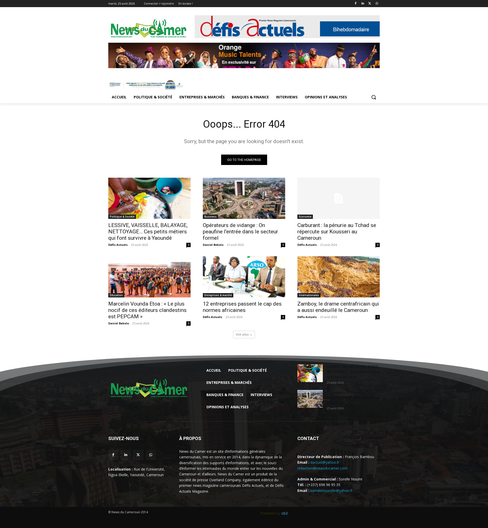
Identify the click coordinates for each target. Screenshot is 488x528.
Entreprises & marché (218, 295)
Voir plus (242, 334)
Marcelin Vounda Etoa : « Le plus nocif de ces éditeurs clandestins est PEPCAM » (147, 310)
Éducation (116, 295)
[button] (374, 97)
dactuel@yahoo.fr (324, 462)
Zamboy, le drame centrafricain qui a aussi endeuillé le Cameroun (338, 307)
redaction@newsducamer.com (322, 468)
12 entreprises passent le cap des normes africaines (242, 307)
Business (210, 216)
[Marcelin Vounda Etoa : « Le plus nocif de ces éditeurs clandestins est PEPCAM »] (149, 276)
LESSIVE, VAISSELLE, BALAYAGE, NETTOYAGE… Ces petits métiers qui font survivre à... (353, 372)
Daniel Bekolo (213, 245)
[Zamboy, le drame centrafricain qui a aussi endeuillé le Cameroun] (338, 276)
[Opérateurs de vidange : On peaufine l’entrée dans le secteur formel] (244, 198)
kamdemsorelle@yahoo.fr (331, 490)
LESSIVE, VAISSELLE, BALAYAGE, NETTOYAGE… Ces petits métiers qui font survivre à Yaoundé (148, 231)
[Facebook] (356, 4)
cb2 (284, 513)
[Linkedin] (363, 4)
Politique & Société (122, 216)
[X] (370, 4)
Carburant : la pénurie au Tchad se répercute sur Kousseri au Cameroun (336, 231)
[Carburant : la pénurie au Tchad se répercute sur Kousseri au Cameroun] (338, 198)
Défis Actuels (118, 245)
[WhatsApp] (377, 4)
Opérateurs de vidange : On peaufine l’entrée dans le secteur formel (240, 231)
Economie (305, 216)
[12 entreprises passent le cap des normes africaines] (244, 276)
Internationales (309, 295)
